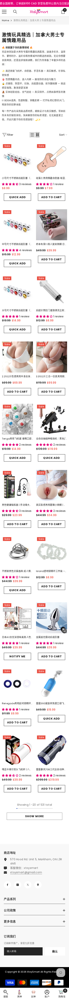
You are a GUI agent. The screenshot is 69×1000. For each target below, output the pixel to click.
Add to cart (51, 197)
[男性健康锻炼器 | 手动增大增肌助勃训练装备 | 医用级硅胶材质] (17, 485)
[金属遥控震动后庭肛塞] (51, 617)
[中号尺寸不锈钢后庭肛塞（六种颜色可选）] (17, 224)
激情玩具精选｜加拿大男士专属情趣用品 (34, 20)
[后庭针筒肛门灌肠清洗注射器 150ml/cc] (51, 290)
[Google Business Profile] (38, 884)
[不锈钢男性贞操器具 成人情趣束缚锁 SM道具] (17, 551)
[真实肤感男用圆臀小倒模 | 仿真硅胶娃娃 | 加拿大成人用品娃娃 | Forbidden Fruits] (51, 485)
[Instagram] (17, 884)
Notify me (17, 656)
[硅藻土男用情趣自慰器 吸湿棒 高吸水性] (51, 158)
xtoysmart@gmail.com (26, 872)
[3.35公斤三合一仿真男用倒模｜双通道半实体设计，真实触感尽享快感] (51, 357)
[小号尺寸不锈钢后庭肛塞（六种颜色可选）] (17, 158)
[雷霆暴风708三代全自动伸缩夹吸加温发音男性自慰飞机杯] (51, 750)
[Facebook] (7, 884)
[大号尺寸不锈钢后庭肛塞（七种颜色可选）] (17, 290)
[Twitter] (27, 884)
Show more (34, 816)
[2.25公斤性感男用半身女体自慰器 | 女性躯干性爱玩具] (17, 357)
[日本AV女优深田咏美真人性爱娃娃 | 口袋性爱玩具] (17, 617)
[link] (6, 994)
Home (5, 20)
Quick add (17, 197)
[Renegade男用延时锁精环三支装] (17, 683)
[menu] (4, 11)
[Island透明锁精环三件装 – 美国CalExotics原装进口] (51, 551)
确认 (55, 951)
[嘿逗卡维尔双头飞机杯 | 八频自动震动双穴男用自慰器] (17, 750)
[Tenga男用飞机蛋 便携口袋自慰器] (17, 419)
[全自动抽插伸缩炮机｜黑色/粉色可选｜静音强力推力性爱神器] (51, 419)
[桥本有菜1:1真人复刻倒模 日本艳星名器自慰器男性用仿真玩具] (51, 224)
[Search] (15, 11)
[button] (32, 134)
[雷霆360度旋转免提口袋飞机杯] (51, 683)
